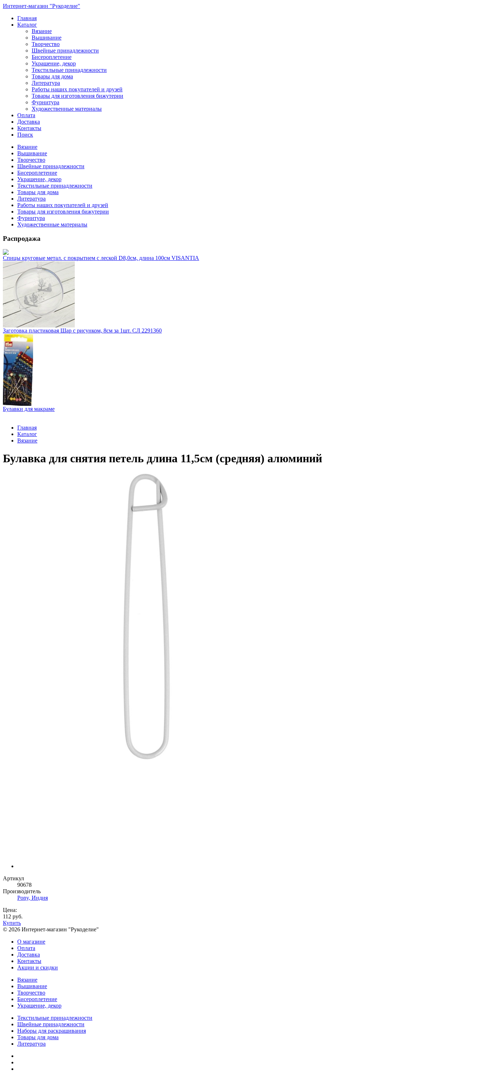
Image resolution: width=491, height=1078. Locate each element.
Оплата (26, 115)
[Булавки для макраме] (245, 370)
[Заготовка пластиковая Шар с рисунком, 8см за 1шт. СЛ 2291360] (245, 294)
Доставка (28, 122)
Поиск (25, 135)
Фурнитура (45, 102)
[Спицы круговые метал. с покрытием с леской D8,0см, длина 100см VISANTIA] (245, 252)
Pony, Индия (32, 898)
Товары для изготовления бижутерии (77, 96)
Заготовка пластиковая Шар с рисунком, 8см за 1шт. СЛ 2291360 (82, 330)
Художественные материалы (67, 109)
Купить (12, 923)
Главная (27, 18)
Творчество (46, 44)
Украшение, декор (54, 63)
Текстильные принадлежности (69, 70)
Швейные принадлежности (65, 50)
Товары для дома (52, 76)
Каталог (27, 25)
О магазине (31, 942)
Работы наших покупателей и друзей (77, 89)
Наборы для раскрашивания (51, 1031)
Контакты (29, 128)
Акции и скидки (37, 967)
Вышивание (46, 38)
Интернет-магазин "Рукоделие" (41, 6)
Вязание (42, 31)
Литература (46, 83)
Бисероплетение (52, 57)
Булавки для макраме (29, 409)
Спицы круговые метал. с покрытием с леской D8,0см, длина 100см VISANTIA (101, 258)
